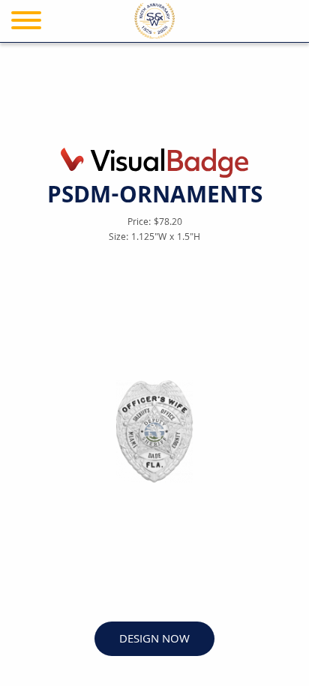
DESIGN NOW (154, 640)
